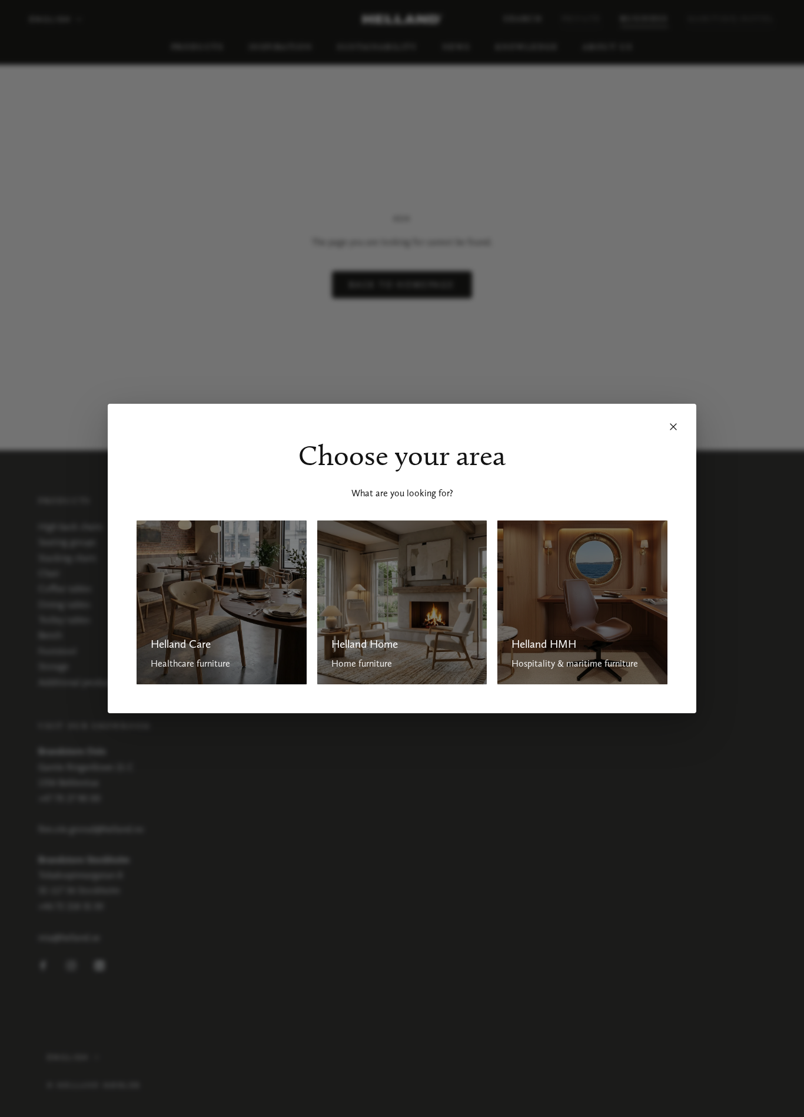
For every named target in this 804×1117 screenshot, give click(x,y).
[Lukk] (673, 426)
